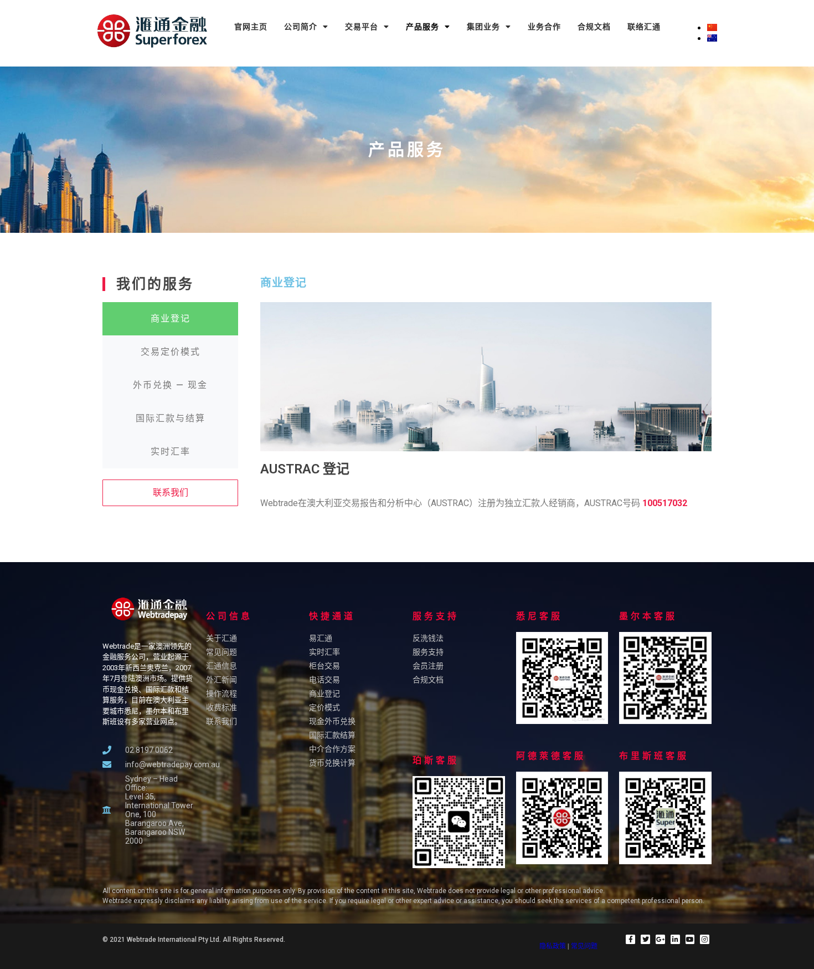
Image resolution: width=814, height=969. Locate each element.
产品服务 (422, 26)
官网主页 (250, 26)
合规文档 (594, 26)
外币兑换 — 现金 (170, 385)
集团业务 (483, 26)
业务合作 (544, 26)
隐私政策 (552, 946)
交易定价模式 (170, 351)
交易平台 (361, 26)
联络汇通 (644, 26)
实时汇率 (170, 451)
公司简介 (300, 26)
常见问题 (584, 946)
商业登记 (170, 318)
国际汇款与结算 (170, 418)
